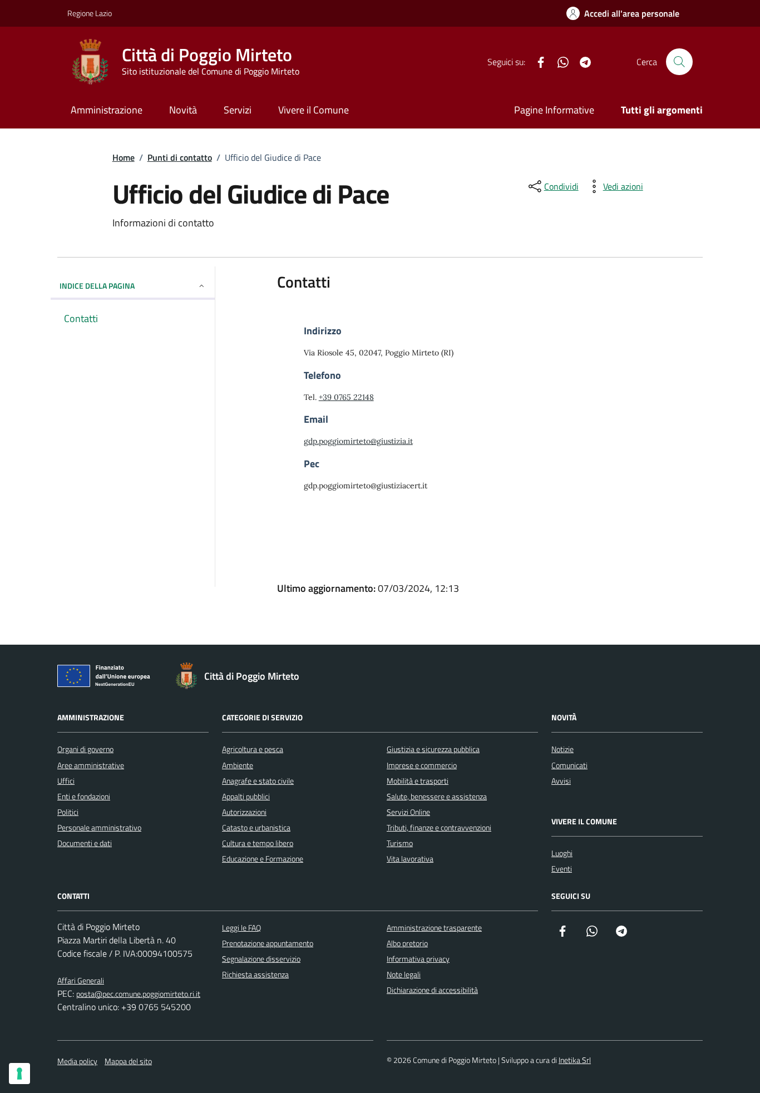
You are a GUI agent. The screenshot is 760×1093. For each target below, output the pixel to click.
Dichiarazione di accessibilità (432, 990)
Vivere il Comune (313, 109)
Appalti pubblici (246, 796)
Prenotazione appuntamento (267, 943)
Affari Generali (80, 980)
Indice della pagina (97, 285)
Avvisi (561, 781)
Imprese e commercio (422, 765)
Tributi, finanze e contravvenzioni (439, 827)
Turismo (400, 843)
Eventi (561, 868)
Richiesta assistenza (255, 974)
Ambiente (237, 765)
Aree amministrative (90, 765)
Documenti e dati (84, 843)
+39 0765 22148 (346, 397)
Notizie (562, 749)
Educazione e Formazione (262, 858)
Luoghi (562, 853)
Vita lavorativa (410, 858)
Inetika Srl (575, 1060)
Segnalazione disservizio (261, 959)
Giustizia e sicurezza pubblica (433, 749)
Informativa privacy (418, 959)
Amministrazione (106, 109)
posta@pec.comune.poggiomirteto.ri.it (138, 994)
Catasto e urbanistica (256, 827)
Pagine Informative (554, 109)
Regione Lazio (89, 13)
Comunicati (569, 765)
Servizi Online (408, 812)
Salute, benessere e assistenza (437, 796)
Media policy (77, 1061)
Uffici (66, 781)
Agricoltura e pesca (252, 749)
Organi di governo (85, 749)
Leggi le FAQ (241, 927)
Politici (67, 812)
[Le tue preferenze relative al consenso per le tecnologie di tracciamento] (19, 1073)
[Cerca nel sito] (679, 61)
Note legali (404, 974)
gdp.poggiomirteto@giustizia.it (358, 441)
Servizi (237, 109)
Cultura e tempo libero (257, 843)
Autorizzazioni (244, 812)
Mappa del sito (128, 1061)
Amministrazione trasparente (434, 927)
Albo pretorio (407, 943)
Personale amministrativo (99, 827)
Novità (183, 109)
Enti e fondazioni (83, 796)
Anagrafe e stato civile (258, 781)
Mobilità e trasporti (417, 781)
